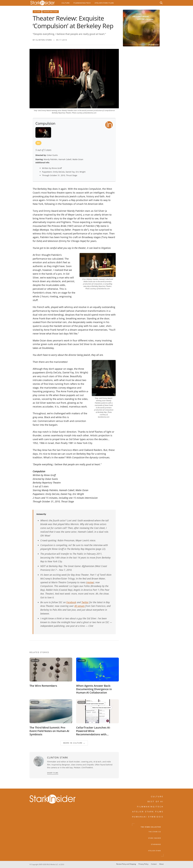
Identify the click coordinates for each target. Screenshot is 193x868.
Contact (154, 864)
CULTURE (157, 796)
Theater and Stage (50, 11)
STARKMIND (156, 844)
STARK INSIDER (154, 838)
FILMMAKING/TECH (150, 806)
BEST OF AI (156, 801)
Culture (66, 3)
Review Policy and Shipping (126, 864)
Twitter (85, 602)
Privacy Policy (143, 864)
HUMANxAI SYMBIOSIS (148, 816)
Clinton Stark (44, 40)
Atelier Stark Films (104, 3)
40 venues (79, 606)
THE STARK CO (155, 832)
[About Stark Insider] (141, 28)
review (90, 582)
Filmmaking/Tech (82, 3)
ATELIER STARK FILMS (148, 811)
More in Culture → (74, 743)
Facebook (71, 602)
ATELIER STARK (154, 851)
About (161, 864)
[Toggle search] (161, 3)
